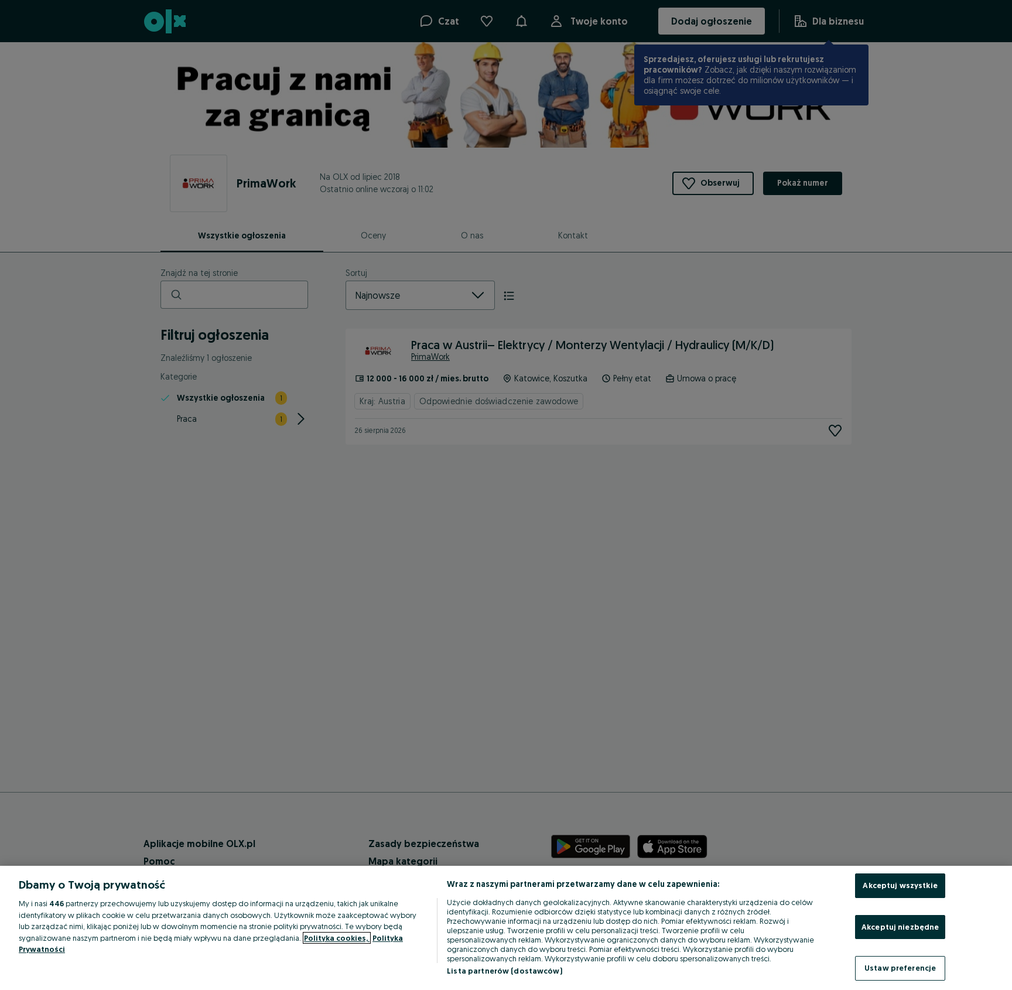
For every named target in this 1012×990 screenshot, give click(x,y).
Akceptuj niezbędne (900, 926)
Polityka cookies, (337, 938)
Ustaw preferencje (900, 967)
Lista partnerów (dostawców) (504, 970)
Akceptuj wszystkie (900, 885)
